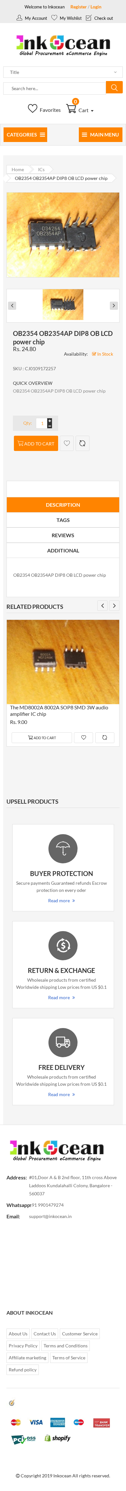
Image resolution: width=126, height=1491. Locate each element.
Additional (63, 550)
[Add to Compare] (82, 443)
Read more (59, 900)
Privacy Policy (23, 1345)
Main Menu (104, 134)
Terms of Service (68, 1357)
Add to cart (39, 443)
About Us (18, 1333)
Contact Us (45, 1333)
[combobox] (54, 88)
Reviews (63, 535)
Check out (103, 18)
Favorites (50, 110)
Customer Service (80, 1333)
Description (63, 505)
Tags (63, 520)
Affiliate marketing (27, 1357)
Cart (81, 110)
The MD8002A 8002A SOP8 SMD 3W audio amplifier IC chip (59, 710)
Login (95, 6)
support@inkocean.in (50, 1216)
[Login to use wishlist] (67, 443)
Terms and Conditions (66, 1345)
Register (78, 6)
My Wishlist (70, 18)
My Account (35, 18)
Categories (22, 134)
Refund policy (23, 1369)
